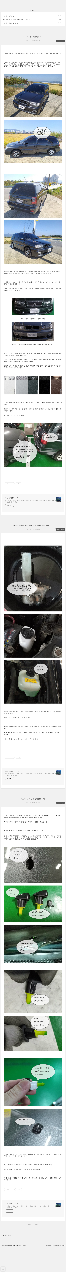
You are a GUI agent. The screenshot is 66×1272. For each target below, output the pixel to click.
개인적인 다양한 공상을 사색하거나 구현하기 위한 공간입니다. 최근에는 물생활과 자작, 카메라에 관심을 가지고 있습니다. (30, 501)
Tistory (53, 1245)
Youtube (19, 1245)
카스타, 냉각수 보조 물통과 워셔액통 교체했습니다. (17, 19)
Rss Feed (3, 1245)
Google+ (24, 1245)
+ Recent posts (6, 1235)
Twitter (9, 1245)
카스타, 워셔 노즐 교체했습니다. (11, 23)
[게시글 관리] (13, 483)
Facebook (14, 1245)
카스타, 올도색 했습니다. (9, 16)
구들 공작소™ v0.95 (12, 498)
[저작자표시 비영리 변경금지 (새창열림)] (24, 483)
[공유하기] (10, 483)
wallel (63, 1245)
